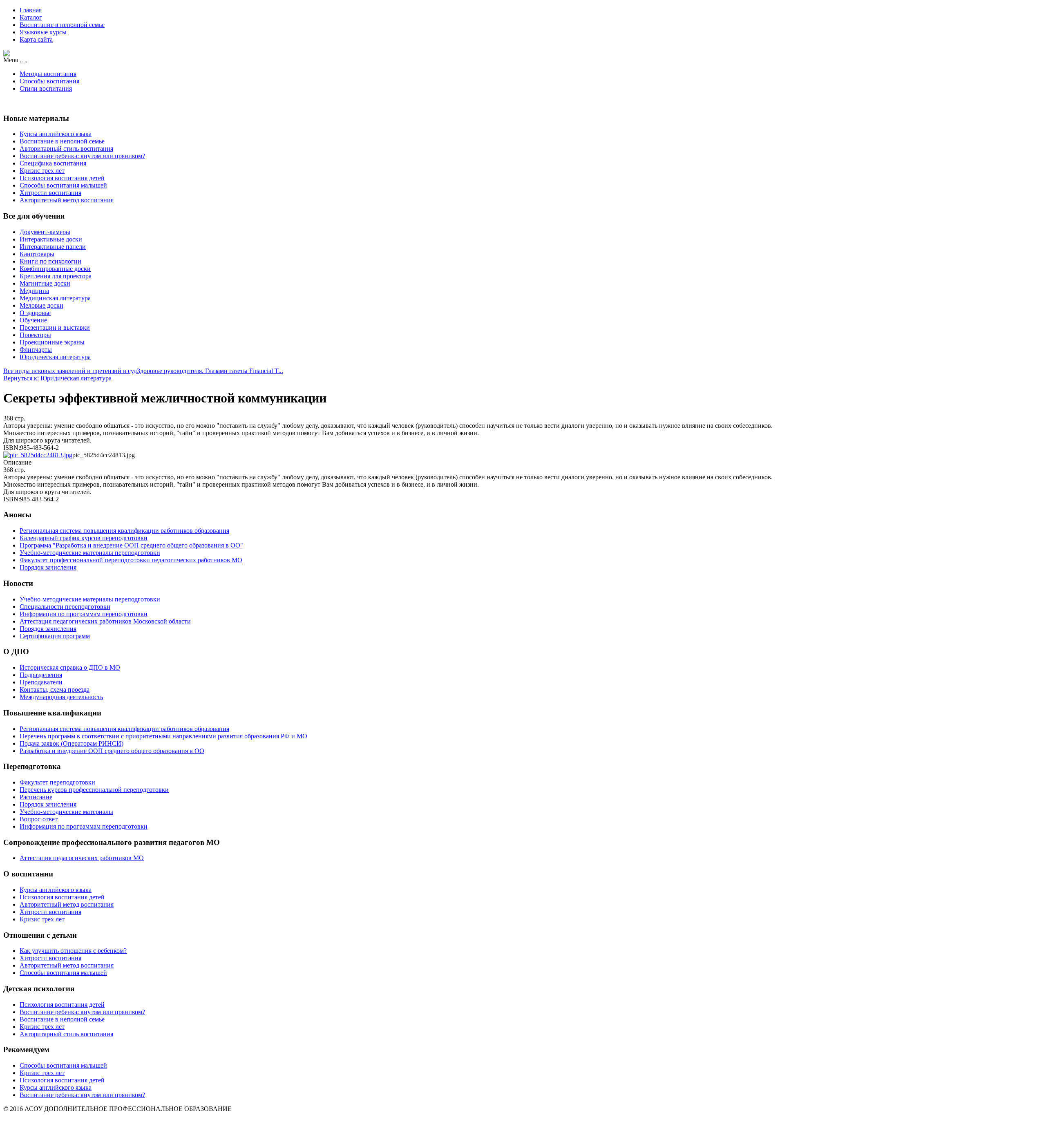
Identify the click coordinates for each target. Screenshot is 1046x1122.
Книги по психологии (50, 261)
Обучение (33, 320)
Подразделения (41, 674)
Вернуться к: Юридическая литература (57, 378)
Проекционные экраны (52, 342)
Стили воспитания (46, 88)
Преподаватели (41, 682)
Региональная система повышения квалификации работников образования (124, 728)
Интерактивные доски (51, 239)
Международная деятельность (61, 696)
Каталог (31, 17)
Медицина (34, 290)
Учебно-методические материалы (66, 811)
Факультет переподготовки (57, 782)
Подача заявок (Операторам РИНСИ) (71, 743)
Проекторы (35, 334)
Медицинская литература (55, 298)
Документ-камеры (45, 231)
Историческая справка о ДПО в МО (70, 667)
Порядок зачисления (48, 804)
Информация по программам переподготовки (84, 826)
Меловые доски (41, 305)
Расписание (36, 796)
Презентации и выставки (55, 327)
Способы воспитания (49, 81)
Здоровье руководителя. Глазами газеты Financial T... (210, 370)
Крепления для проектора (56, 276)
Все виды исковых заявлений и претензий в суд (70, 370)
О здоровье (35, 312)
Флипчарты (36, 349)
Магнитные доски (45, 283)
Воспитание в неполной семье (62, 24)
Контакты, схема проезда (54, 689)
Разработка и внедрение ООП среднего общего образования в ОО (112, 750)
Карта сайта (36, 39)
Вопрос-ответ (39, 819)
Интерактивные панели (53, 246)
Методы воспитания (48, 73)
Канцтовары (37, 253)
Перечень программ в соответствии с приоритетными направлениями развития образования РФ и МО (163, 736)
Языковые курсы (43, 32)
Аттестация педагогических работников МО (82, 857)
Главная (31, 10)
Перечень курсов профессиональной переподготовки (94, 789)
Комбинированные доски (55, 268)
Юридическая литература (55, 356)
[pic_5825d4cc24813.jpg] (37, 454)
